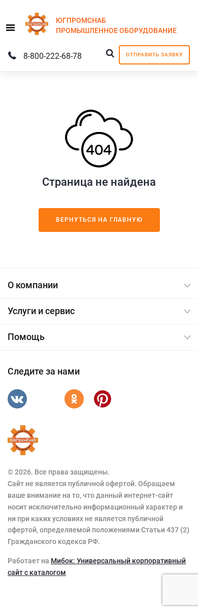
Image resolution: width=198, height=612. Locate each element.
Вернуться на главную (99, 219)
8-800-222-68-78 (52, 56)
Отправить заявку (154, 54)
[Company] (23, 440)
